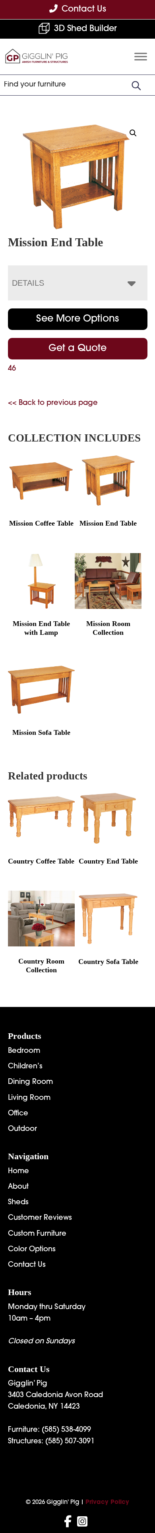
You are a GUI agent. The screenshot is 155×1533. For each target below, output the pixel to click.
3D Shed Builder (85, 29)
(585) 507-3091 (70, 1441)
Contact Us (27, 1265)
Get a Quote (77, 348)
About (18, 1187)
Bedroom (24, 1051)
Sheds (18, 1202)
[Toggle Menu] (140, 57)
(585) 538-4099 (66, 1430)
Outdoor (22, 1129)
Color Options (32, 1249)
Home (18, 1171)
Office (18, 1113)
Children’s (25, 1066)
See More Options (77, 319)
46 (12, 369)
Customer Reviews (40, 1218)
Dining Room (30, 1082)
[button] (133, 133)
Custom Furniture (37, 1234)
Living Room (29, 1098)
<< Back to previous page (53, 403)
